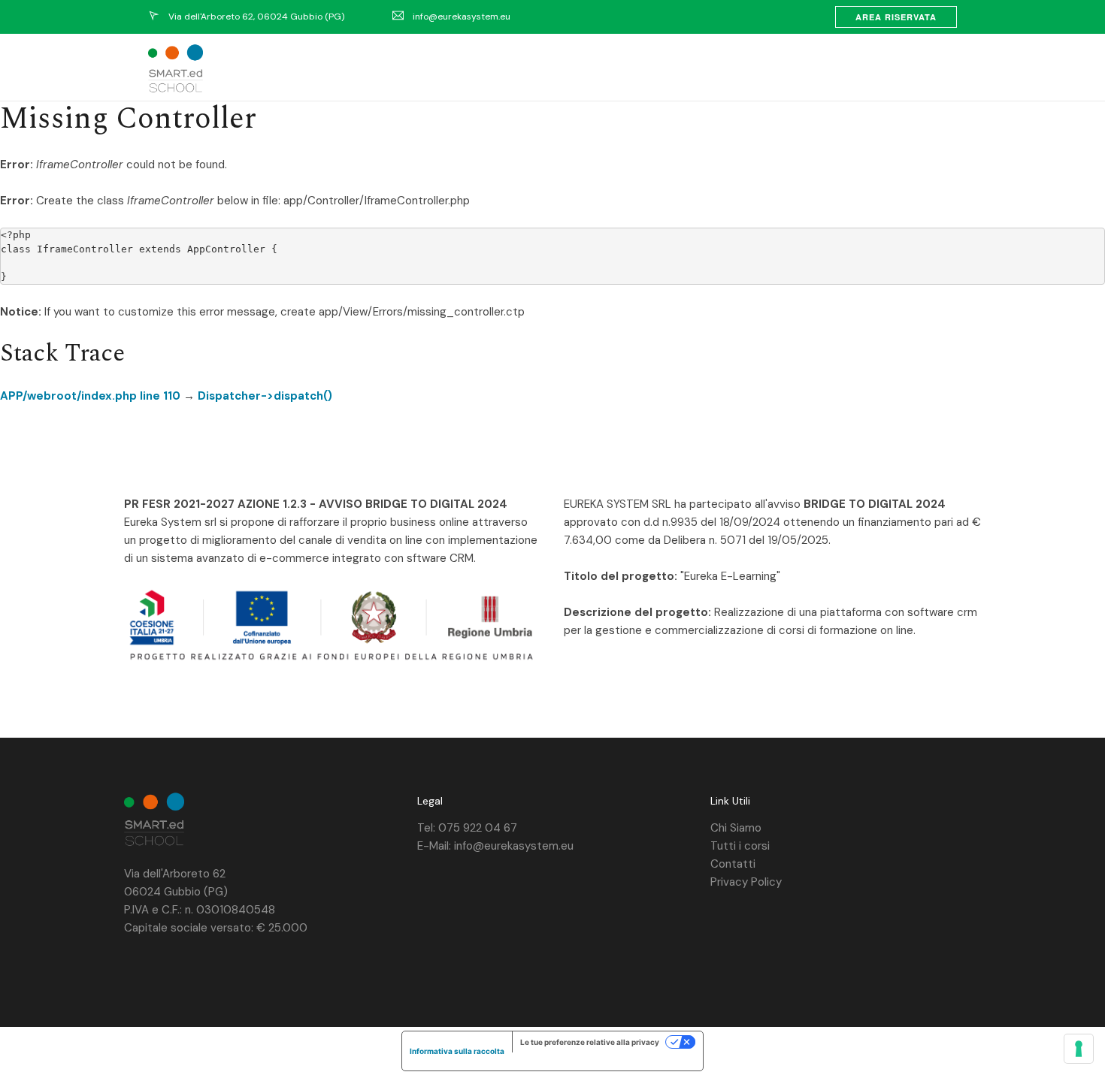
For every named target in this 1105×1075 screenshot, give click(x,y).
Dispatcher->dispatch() (265, 395)
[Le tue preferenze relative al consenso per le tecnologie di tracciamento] (1078, 1048)
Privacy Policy (746, 881)
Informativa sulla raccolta (457, 1050)
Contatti (732, 863)
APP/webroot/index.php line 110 (90, 395)
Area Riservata (896, 17)
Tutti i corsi (740, 845)
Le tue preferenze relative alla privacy (589, 1041)
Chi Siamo (735, 827)
